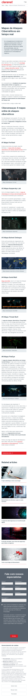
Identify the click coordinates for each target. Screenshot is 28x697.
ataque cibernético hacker (12, 68)
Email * (3, 587)
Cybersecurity (7, 453)
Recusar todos (14, 689)
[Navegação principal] (25, 2)
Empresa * (18, 592)
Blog (7, 5)
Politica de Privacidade (17, 623)
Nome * (4, 581)
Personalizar (14, 693)
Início (3, 5)
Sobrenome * (18, 581)
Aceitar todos (14, 685)
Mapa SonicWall (6, 281)
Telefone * (18, 587)
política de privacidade (16, 681)
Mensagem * (5, 598)
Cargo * (4, 592)
